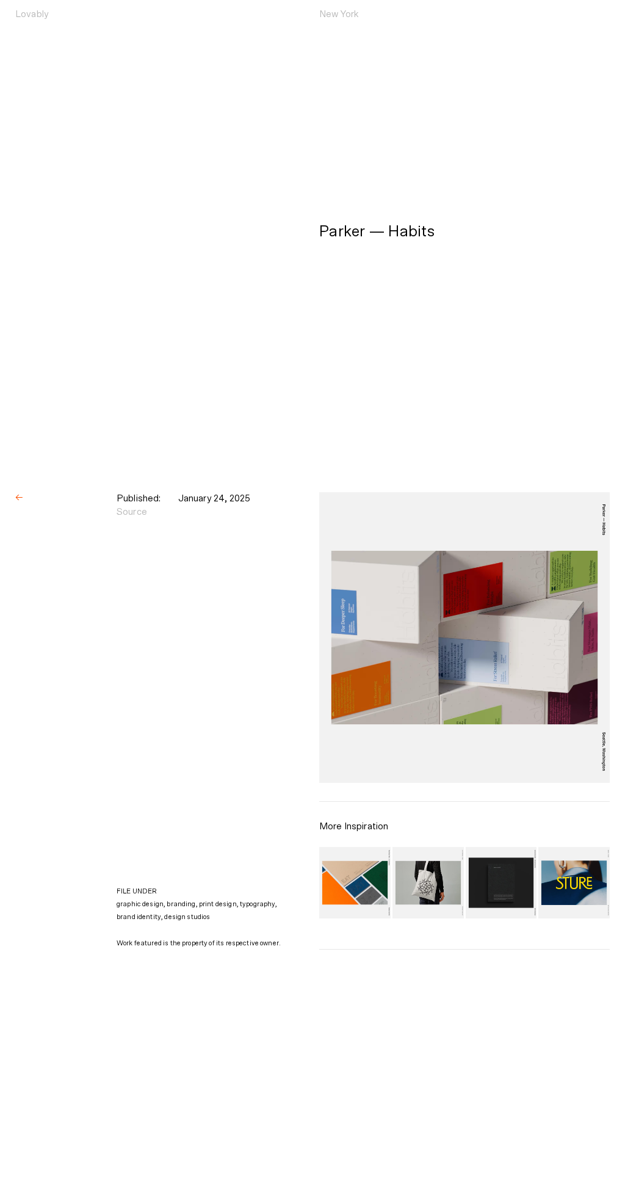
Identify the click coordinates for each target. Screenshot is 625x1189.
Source (132, 512)
